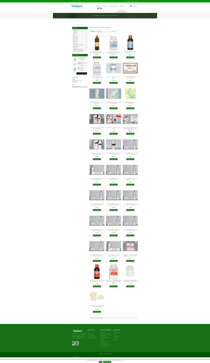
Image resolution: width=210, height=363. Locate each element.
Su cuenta (116, 330)
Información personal (117, 332)
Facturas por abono (116, 336)
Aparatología (75, 30)
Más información (107, 361)
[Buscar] (88, 1)
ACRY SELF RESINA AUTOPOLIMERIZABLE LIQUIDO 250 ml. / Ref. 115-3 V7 (96, 52)
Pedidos (114, 334)
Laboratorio (75, 33)
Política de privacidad (104, 337)
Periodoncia (75, 43)
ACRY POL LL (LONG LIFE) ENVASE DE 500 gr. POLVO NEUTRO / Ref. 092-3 (113, 281)
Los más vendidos (91, 334)
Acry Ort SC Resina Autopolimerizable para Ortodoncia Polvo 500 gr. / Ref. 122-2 (113, 52)
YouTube (76, 356)
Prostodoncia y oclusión (78, 44)
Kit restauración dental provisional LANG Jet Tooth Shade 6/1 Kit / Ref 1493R (130, 128)
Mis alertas (115, 339)
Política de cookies (103, 341)
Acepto (100, 361)
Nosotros (98, 6)
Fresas (74, 35)
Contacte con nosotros (104, 344)
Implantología (75, 36)
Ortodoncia (75, 41)
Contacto (122, 6)
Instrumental (75, 38)
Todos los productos (82, 73)
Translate (125, 12)
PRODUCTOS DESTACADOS (78, 51)
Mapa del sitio (103, 346)
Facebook (73, 356)
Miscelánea (75, 47)
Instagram (78, 356)
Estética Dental (76, 46)
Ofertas (89, 332)
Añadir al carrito (97, 57)
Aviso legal (102, 332)
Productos (105, 6)
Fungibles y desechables (78, 49)
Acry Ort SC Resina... (82, 57)
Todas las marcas (113, 6)
